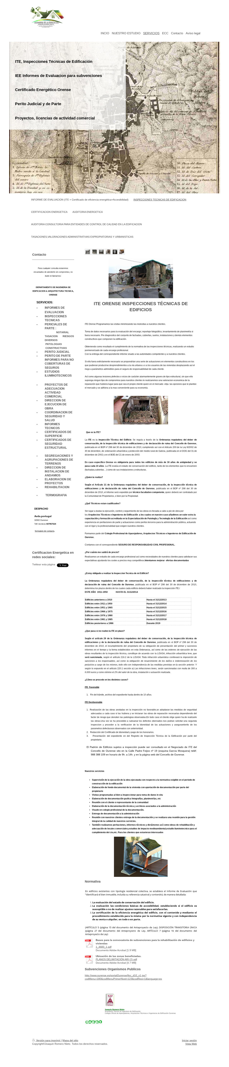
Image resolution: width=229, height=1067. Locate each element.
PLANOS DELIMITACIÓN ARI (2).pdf (116, 959)
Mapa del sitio (70, 1040)
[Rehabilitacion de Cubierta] (94, 252)
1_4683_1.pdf (103, 946)
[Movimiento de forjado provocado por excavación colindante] (101, 252)
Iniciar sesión (189, 1040)
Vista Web (191, 1043)
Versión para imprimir (48, 1040)
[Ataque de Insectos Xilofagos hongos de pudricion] (122, 252)
